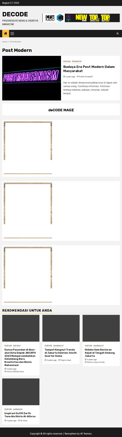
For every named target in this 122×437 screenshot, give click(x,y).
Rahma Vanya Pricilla (96, 362)
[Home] (5, 34)
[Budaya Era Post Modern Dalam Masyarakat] (31, 78)
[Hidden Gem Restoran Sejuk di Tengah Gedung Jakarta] (101, 328)
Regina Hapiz (65, 360)
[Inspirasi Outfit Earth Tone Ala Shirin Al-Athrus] (20, 391)
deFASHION (17, 409)
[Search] (117, 33)
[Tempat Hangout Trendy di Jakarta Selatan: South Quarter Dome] (61, 328)
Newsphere (71, 433)
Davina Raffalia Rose (15, 372)
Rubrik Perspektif (86, 77)
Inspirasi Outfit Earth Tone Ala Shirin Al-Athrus (20, 415)
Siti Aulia (23, 421)
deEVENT (17, 346)
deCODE (15, 14)
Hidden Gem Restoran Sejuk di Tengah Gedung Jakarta (100, 352)
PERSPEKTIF (77, 61)
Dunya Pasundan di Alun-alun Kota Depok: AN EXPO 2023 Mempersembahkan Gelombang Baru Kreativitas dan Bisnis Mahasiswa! (20, 357)
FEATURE (67, 61)
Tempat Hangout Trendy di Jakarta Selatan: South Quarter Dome (61, 352)
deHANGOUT (58, 346)
